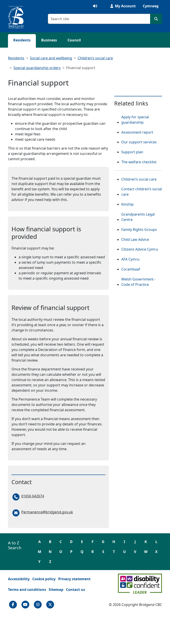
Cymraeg (150, 6)
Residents (22, 40)
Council (74, 40)
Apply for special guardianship (135, 120)
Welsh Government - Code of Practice (141, 282)
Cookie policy (44, 578)
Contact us (75, 589)
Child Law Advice (135, 239)
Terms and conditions (27, 589)
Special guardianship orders (37, 67)
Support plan (132, 152)
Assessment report (137, 132)
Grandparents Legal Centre (141, 217)
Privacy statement (74, 578)
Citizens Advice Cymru (139, 249)
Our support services (139, 142)
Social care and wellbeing (51, 58)
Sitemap (56, 589)
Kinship (127, 204)
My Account (125, 6)
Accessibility (19, 578)
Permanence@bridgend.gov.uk (47, 512)
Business (49, 40)
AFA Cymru (130, 259)
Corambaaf (130, 269)
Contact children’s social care (141, 192)
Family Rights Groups (139, 229)
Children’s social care (95, 58)
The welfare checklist (138, 162)
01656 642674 (32, 496)
